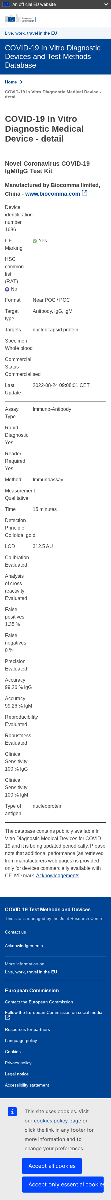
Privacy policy (18, 1062)
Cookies (13, 1051)
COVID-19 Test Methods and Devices (48, 909)
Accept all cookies (52, 1166)
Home (11, 81)
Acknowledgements (57, 875)
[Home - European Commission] (55, 18)
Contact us (15, 932)
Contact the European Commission (39, 1001)
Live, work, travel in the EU (31, 33)
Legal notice (17, 1073)
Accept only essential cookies (66, 1184)
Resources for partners (27, 1029)
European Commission (32, 990)
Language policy (21, 1040)
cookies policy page (57, 1120)
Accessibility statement (27, 1085)
